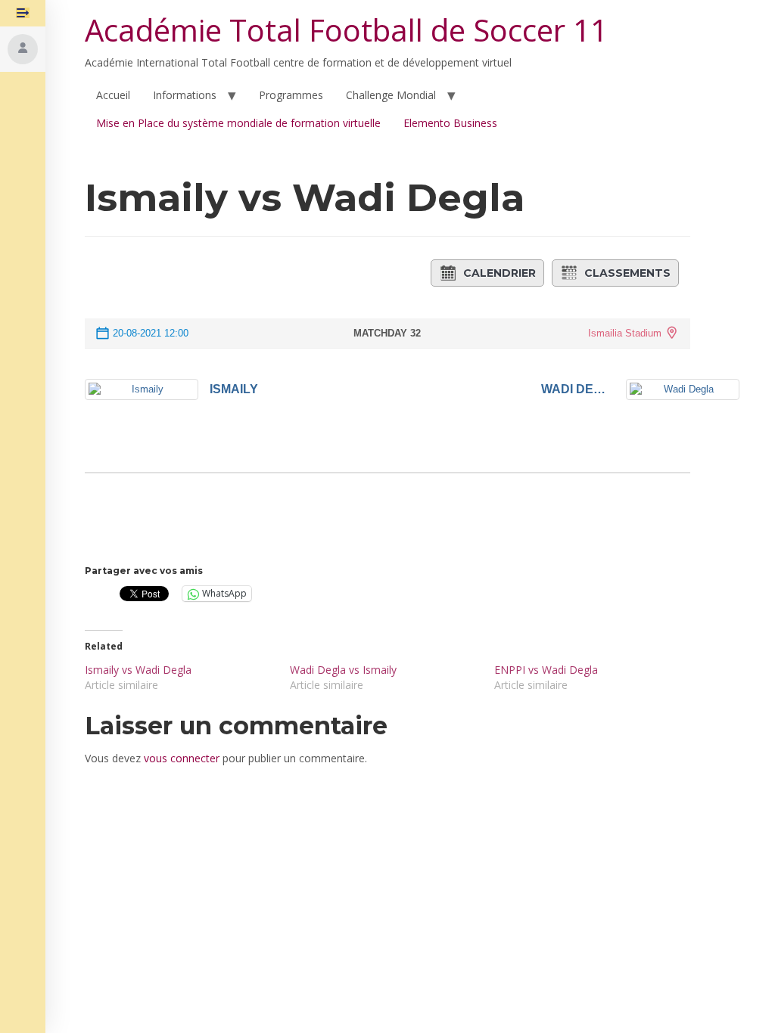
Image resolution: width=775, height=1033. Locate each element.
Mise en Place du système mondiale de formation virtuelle (238, 123)
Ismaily (234, 389)
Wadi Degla (578, 389)
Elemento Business (450, 123)
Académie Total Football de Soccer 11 (346, 30)
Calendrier (499, 273)
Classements (627, 273)
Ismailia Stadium (624, 333)
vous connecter (181, 758)
